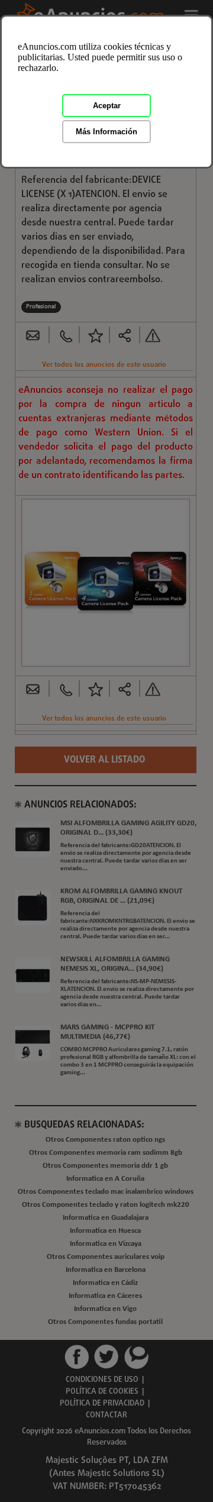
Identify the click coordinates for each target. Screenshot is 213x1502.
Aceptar (107, 105)
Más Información (106, 131)
